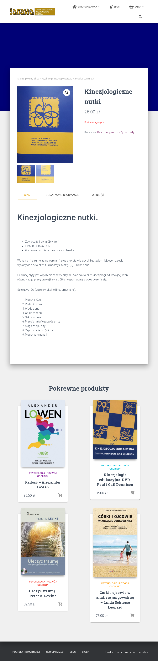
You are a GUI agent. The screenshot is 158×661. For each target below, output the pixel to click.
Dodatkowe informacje (62, 194)
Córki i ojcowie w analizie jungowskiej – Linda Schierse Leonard (115, 600)
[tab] (29, 195)
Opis (27, 194)
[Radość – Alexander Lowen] (43, 433)
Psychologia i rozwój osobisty (56, 78)
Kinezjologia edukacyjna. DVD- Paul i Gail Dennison (115, 479)
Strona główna (87, 6)
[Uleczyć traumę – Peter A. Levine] (43, 541)
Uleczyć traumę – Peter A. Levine (42, 593)
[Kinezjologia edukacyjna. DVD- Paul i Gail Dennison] (115, 429)
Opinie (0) (98, 194)
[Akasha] (32, 11)
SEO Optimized (55, 652)
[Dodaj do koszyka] (132, 493)
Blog (117, 6)
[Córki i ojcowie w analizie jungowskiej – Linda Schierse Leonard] (115, 542)
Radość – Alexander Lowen (43, 484)
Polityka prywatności (26, 652)
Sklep (138, 6)
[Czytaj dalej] (60, 495)
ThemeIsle (142, 652)
